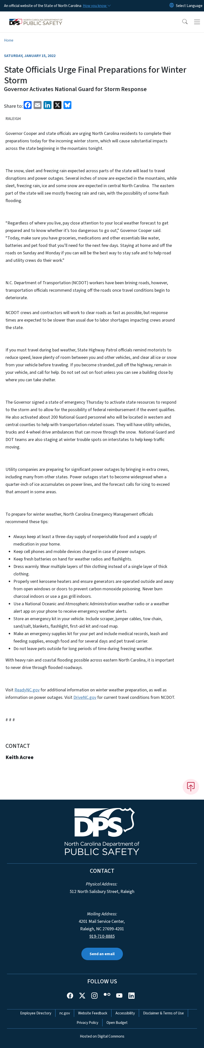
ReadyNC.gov (27, 690)
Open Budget (117, 1022)
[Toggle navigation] (197, 22)
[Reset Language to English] (171, 5)
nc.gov (64, 1013)
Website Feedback (92, 1013)
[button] (182, 22)
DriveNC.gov (84, 697)
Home (8, 40)
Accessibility (125, 1013)
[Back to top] (191, 786)
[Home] (36, 17)
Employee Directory (35, 1013)
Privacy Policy (87, 1022)
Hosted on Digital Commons (102, 1036)
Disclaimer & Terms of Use (163, 1013)
